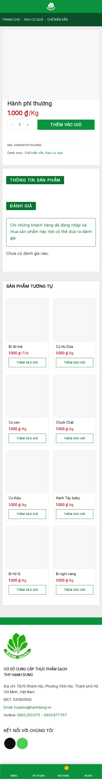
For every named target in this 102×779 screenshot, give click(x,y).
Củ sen (14, 422)
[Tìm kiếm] (94, 6)
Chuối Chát (65, 422)
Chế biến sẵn (57, 19)
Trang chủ (11, 19)
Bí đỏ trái (16, 347)
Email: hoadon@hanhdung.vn (27, 707)
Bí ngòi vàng (66, 574)
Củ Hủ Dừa (64, 347)
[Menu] (7, 6)
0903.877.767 (55, 715)
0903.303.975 (28, 715)
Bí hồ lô (15, 574)
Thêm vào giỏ (66, 124)
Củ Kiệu (15, 498)
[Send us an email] (10, 743)
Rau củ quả (33, 19)
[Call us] (22, 743)
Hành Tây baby (68, 498)
